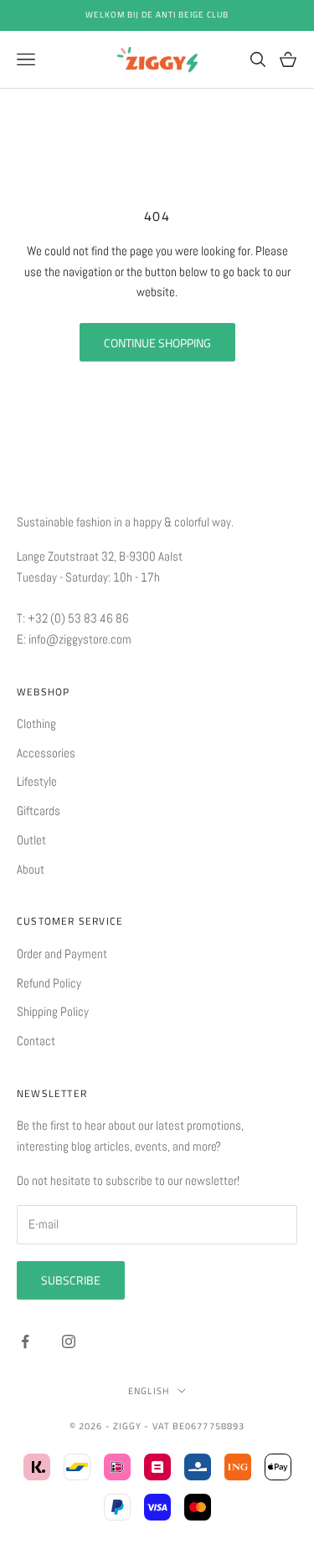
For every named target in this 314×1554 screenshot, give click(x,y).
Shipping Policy (53, 1011)
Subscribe (70, 1280)
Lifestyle (37, 781)
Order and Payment (62, 954)
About (30, 869)
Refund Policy (49, 983)
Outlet (31, 840)
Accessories (46, 753)
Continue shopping (157, 342)
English (148, 1391)
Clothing (36, 723)
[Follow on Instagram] (68, 1341)
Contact (36, 1041)
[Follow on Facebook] (25, 1341)
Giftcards (38, 810)
